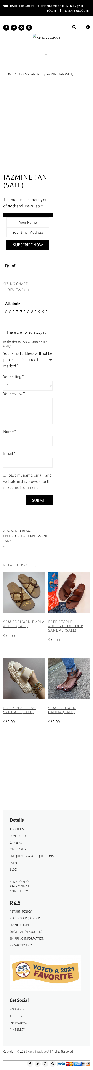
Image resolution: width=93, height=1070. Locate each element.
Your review (14, 394)
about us (17, 829)
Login (51, 10)
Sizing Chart (19, 925)
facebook (17, 1009)
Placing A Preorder (25, 918)
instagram (18, 1023)
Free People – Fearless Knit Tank (26, 538)
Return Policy (21, 911)
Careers (16, 842)
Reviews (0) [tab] (18, 290)
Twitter (16, 1016)
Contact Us (18, 836)
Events (15, 863)
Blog (13, 869)
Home (8, 74)
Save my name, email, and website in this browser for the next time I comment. (27, 481)
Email (9, 453)
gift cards (18, 849)
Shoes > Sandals (30, 74)
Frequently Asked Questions (32, 856)
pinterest (17, 1029)
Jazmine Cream (18, 531)
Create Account (77, 10)
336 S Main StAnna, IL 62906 (20, 888)
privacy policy (21, 945)
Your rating (13, 376)
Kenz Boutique (37, 1051)
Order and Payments (26, 932)
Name (9, 431)
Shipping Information (27, 938)
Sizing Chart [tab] (15, 283)
